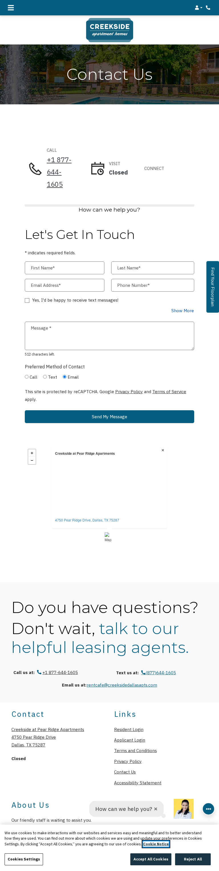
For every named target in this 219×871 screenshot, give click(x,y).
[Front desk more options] (208, 809)
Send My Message (109, 416)
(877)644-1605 (160, 672)
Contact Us (125, 772)
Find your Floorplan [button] (213, 289)
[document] (109, 494)
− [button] (32, 460)
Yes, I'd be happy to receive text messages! (75, 300)
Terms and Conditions (135, 750)
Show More (182, 310)
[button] (198, 7)
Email (73, 377)
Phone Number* (133, 285)
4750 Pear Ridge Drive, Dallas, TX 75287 (87, 519)
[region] (109, 848)
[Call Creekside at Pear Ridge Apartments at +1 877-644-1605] (208, 7)
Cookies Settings (24, 859)
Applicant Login (129, 740)
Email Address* (46, 285)
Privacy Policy (129, 391)
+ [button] (32, 453)
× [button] (163, 450)
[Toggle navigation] (11, 7)
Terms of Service (169, 391)
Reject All (193, 859)
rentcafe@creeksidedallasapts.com (122, 685)
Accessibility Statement (137, 782)
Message (41, 328)
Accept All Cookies (150, 859)
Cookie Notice (156, 844)
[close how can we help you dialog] (155, 809)
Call (33, 377)
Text (52, 377)
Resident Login (128, 729)
